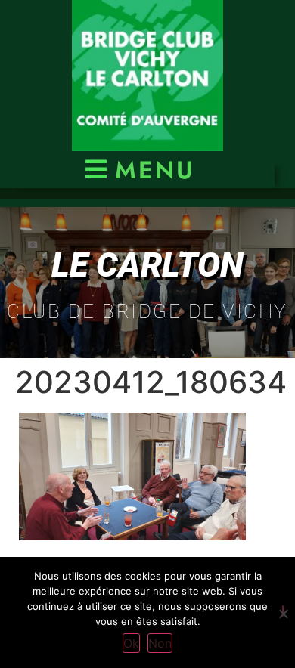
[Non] (283, 611)
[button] (137, 169)
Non (160, 643)
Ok (131, 643)
